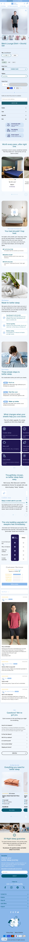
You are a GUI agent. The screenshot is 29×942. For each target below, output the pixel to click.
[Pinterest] (17, 887)
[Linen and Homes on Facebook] (11, 912)
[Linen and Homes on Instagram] (13, 912)
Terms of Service (19, 932)
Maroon (14, 62)
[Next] (26, 467)
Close (26, 52)
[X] (24, 887)
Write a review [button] (14, 584)
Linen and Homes (12, 939)
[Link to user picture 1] (14, 623)
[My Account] (23, 3)
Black (9, 62)
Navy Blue (4, 62)
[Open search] (4, 3)
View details (12, 810)
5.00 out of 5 (18, 570)
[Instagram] (11, 887)
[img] (5, 597)
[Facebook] (5, 887)
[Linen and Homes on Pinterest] (16, 912)
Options (3, 73)
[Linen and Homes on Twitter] (18, 912)
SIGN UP (14, 875)
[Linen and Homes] (14, 3)
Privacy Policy (9, 932)
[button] (11, 194)
